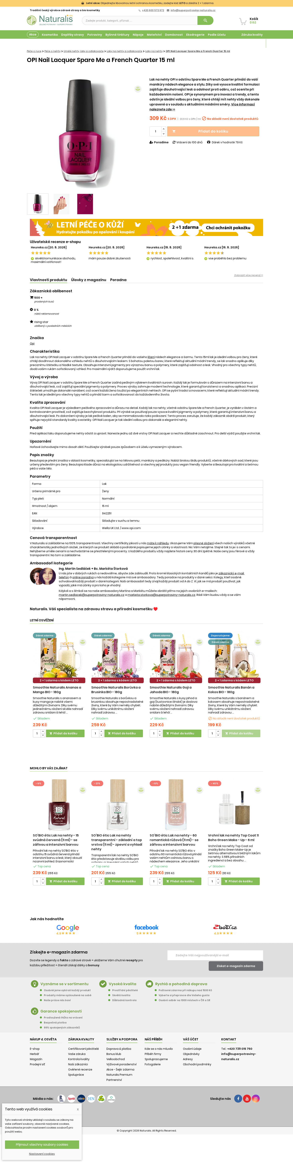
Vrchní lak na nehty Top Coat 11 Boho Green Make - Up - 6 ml (233, 837)
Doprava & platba (118, 1049)
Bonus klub (113, 1054)
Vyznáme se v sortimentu (64, 983)
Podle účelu (217, 35)
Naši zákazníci (78, 1064)
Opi (32, 343)
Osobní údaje (192, 1049)
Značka (37, 338)
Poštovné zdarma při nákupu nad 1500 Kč (185, 990)
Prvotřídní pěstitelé (125, 990)
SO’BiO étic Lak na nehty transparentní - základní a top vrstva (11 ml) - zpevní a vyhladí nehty (116, 842)
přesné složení (204, 543)
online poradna (83, 577)
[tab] (48, 280)
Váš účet (190, 1039)
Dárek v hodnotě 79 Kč (227, 142)
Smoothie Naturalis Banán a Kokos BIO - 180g (231, 689)
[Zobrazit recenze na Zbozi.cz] (225, 928)
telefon (64, 577)
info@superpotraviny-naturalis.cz (193, 10)
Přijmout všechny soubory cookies (42, 1144)
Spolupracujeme (156, 1059)
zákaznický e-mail (231, 573)
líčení (151, 357)
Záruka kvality (252, 35)
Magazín (256, 43)
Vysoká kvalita (122, 983)
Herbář (34, 1054)
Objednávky (191, 1054)
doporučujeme (220, 635)
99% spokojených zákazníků (62, 1027)
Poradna (118, 279)
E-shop (35, 1049)
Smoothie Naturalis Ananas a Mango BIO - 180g (57, 689)
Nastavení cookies (42, 1154)
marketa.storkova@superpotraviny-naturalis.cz (161, 595)
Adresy (188, 1059)
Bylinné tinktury (117, 35)
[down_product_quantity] (43, 735)
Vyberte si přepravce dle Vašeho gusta (184, 995)
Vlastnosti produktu (48, 279)
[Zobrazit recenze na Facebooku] (146, 928)
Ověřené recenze (80, 1069)
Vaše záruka (77, 1054)
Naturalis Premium (119, 1075)
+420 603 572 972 (153, 10)
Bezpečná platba (55, 1022)
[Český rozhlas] (61, 1099)
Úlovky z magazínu (88, 279)
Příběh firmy (153, 1054)
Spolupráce (76, 1075)
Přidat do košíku (200, 131)
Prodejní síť (37, 1064)
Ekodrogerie (195, 35)
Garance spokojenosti (61, 1011)
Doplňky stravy (72, 35)
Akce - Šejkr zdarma (120, 1069)
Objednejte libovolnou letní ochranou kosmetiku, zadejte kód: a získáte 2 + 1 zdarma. (150, 3)
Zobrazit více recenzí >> (248, 275)
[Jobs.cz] (81, 1099)
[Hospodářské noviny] (91, 1099)
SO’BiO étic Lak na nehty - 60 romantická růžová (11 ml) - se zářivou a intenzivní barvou (174, 840)
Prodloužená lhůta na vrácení (63, 1017)
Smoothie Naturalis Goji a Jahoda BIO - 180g (171, 689)
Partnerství (114, 1080)
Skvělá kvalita (121, 995)
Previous (33, 134)
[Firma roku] (146, 1114)
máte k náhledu (158, 543)
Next (138, 134)
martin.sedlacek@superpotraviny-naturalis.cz (91, 595)
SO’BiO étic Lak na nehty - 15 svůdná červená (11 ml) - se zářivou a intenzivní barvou (56, 840)
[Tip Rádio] (101, 1099)
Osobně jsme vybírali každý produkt (67, 990)
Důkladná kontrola (124, 1000)
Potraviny (94, 35)
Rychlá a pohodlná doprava (181, 983)
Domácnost (174, 35)
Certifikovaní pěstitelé (83, 1049)
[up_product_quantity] (43, 731)
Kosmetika (50, 35)
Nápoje (138, 35)
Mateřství (154, 35)
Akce (32, 34)
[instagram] (256, 1099)
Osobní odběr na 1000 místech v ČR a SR (184, 1000)
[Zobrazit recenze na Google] (68, 928)
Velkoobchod (115, 1059)
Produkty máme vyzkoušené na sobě (67, 995)
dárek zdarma (44, 635)
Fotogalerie (153, 1064)
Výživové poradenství (121, 1064)
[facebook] (238, 1099)
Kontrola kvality (78, 1059)
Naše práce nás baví (57, 1000)
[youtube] (247, 1099)
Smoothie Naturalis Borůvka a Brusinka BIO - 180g (116, 689)
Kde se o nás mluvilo (159, 1049)
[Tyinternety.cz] (111, 1099)
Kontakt (228, 1039)
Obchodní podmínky (197, 1064)
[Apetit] (71, 1099)
